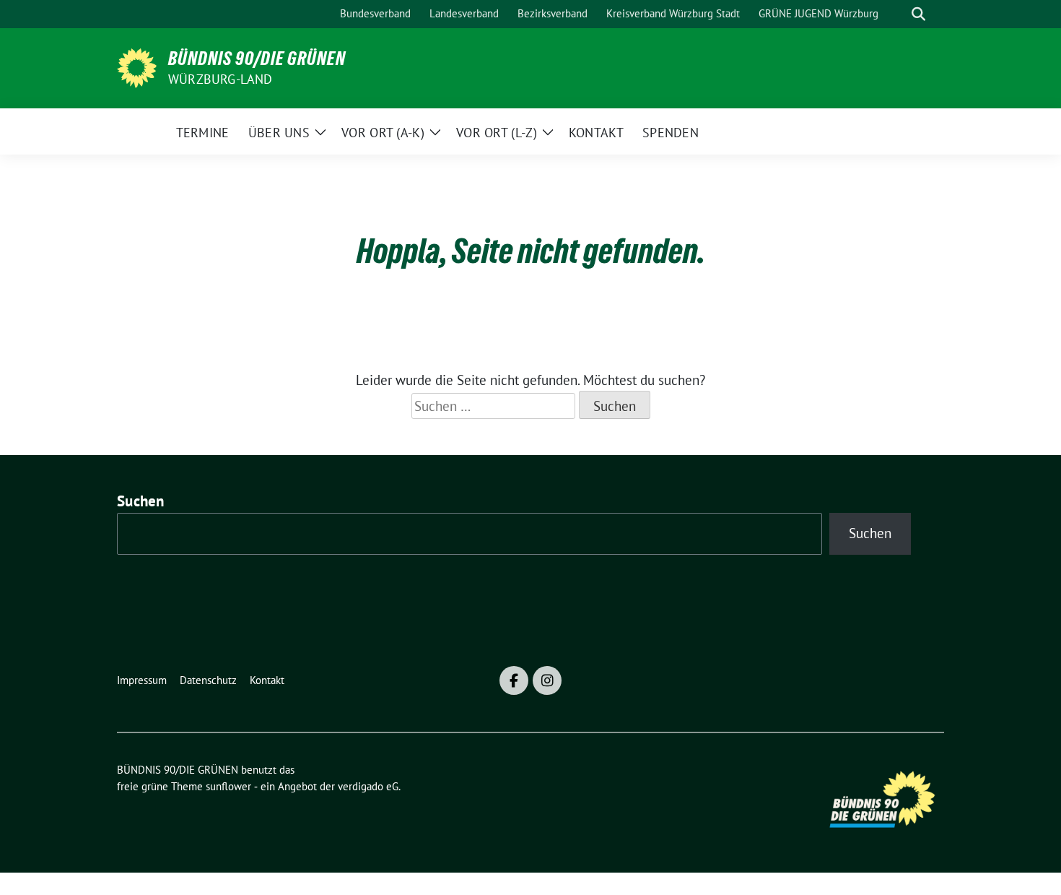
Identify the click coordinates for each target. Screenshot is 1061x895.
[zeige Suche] (918, 14)
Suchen (141, 501)
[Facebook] (513, 680)
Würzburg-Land (220, 79)
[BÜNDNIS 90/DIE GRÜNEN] (137, 66)
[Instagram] (547, 680)
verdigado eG (368, 786)
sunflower (228, 786)
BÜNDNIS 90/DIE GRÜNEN (257, 58)
